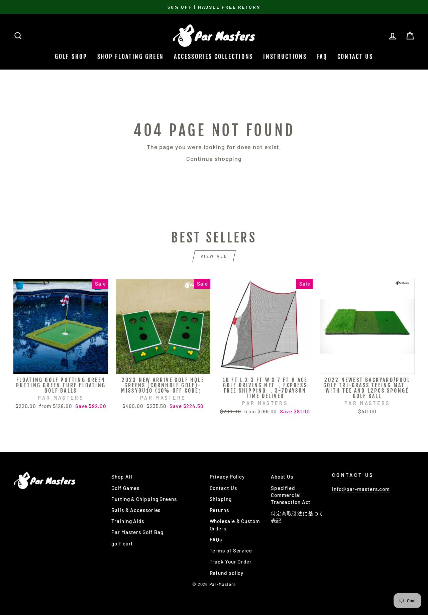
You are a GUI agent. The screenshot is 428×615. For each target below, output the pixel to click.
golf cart (122, 543)
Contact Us (355, 56)
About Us (282, 477)
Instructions (285, 56)
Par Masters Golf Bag (137, 532)
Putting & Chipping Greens (144, 499)
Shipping (221, 499)
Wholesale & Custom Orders (235, 524)
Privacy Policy (227, 477)
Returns (219, 510)
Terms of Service (231, 550)
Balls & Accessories (135, 510)
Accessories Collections (213, 56)
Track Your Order (231, 561)
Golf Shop (71, 56)
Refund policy (227, 573)
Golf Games (125, 488)
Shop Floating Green (130, 56)
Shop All (121, 477)
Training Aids (127, 521)
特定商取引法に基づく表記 (297, 516)
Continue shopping (214, 158)
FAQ (322, 56)
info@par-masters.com (361, 489)
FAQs (216, 539)
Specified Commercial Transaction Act (291, 495)
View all (214, 256)
